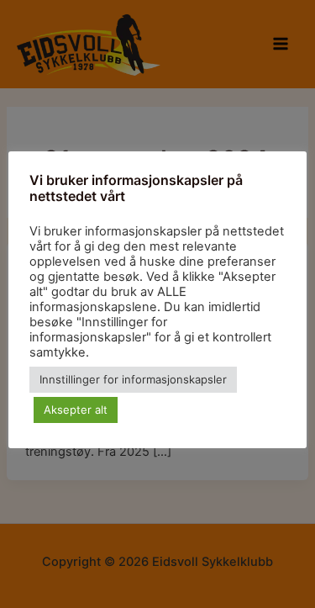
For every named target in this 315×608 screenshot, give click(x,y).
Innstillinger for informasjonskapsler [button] (133, 379)
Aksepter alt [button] (76, 409)
